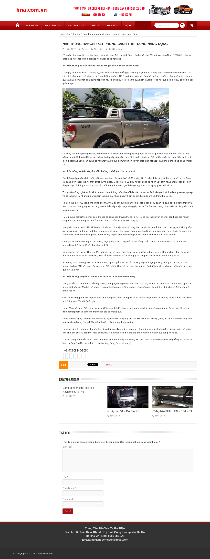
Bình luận (98, 49)
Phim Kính (112, 25)
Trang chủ (17, 25)
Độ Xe (128, 25)
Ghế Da (96, 25)
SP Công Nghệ (76, 25)
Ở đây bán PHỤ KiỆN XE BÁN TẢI (172, 411)
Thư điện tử (69, 488)
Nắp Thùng (32, 25)
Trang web (68, 499)
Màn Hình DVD (53, 25)
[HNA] (31, 8)
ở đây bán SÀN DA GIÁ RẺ (123, 411)
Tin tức (142, 25)
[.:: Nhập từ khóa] (182, 25)
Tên (65, 477)
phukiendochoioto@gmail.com (109, 539)
